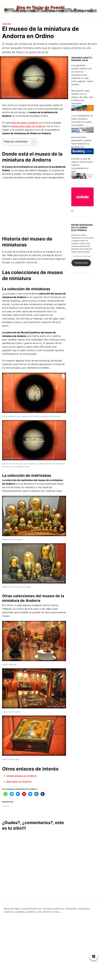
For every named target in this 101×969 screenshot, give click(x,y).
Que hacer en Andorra (18, 781)
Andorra (6, 24)
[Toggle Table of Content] (32, 142)
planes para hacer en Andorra (28, 126)
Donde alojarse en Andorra (21, 775)
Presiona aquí (81, 263)
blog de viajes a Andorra (24, 122)
